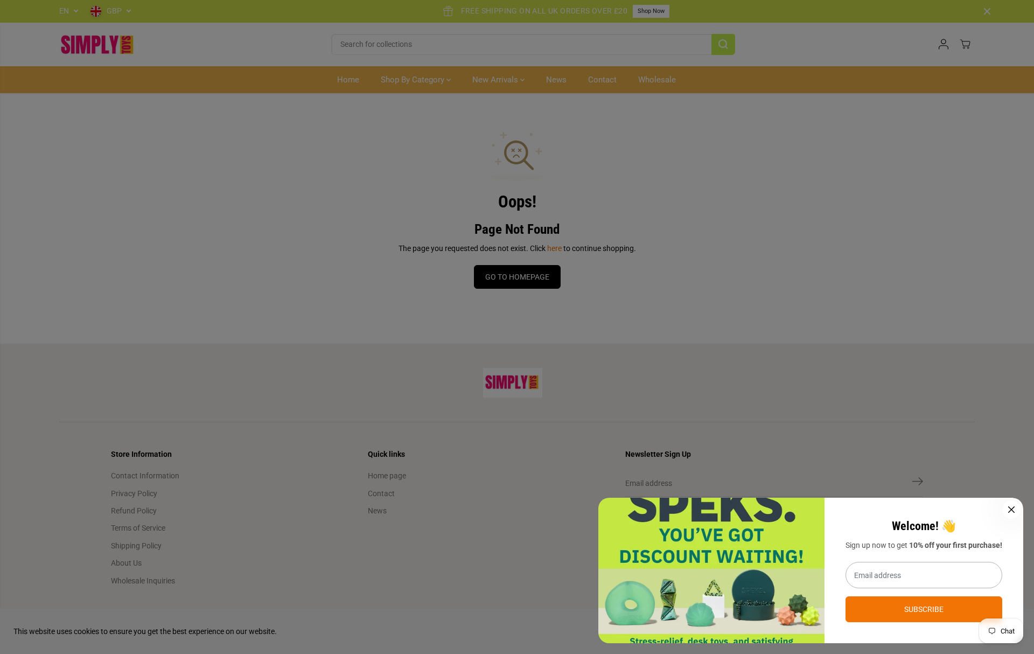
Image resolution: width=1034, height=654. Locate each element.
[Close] (1011, 509)
